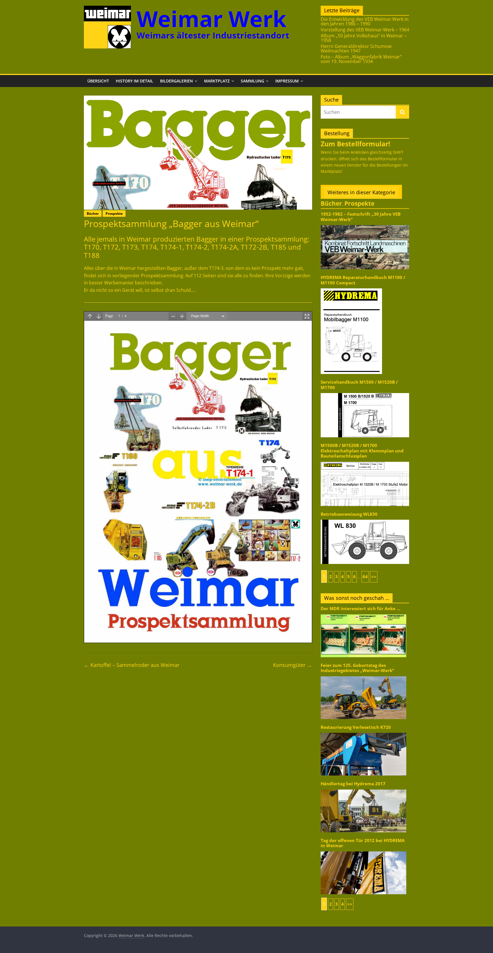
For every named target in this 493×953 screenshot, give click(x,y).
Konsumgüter (292, 664)
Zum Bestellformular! (355, 143)
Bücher (93, 213)
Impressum (287, 81)
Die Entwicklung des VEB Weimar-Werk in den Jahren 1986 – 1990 (365, 21)
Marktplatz (217, 81)
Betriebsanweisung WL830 (349, 514)
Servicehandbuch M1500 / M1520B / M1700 (359, 384)
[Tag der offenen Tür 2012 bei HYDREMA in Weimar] (363, 851)
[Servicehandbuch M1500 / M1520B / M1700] (365, 393)
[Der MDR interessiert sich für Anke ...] (363, 614)
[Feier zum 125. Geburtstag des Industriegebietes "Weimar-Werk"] (363, 676)
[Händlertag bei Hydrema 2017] (363, 789)
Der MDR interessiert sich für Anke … (360, 609)
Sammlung (252, 81)
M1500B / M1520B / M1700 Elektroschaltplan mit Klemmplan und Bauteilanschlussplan (362, 450)
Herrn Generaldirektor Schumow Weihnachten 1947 (356, 48)
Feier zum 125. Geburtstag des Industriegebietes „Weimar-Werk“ (357, 667)
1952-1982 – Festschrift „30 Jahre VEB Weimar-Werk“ (361, 216)
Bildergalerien (176, 81)
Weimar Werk (211, 19)
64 (365, 577)
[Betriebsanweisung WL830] (365, 519)
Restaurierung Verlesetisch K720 (356, 727)
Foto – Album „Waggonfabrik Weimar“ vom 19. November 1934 (361, 59)
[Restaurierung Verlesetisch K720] (363, 732)
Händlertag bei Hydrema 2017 (353, 784)
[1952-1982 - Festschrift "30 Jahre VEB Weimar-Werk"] (365, 225)
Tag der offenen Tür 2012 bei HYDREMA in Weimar (363, 843)
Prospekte (114, 213)
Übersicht (98, 81)
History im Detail (134, 81)
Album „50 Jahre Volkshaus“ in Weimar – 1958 (364, 38)
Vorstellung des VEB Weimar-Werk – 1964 (365, 30)
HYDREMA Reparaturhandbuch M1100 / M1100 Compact (363, 280)
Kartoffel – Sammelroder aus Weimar (131, 664)
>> (373, 577)
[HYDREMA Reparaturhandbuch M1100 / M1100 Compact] (351, 288)
